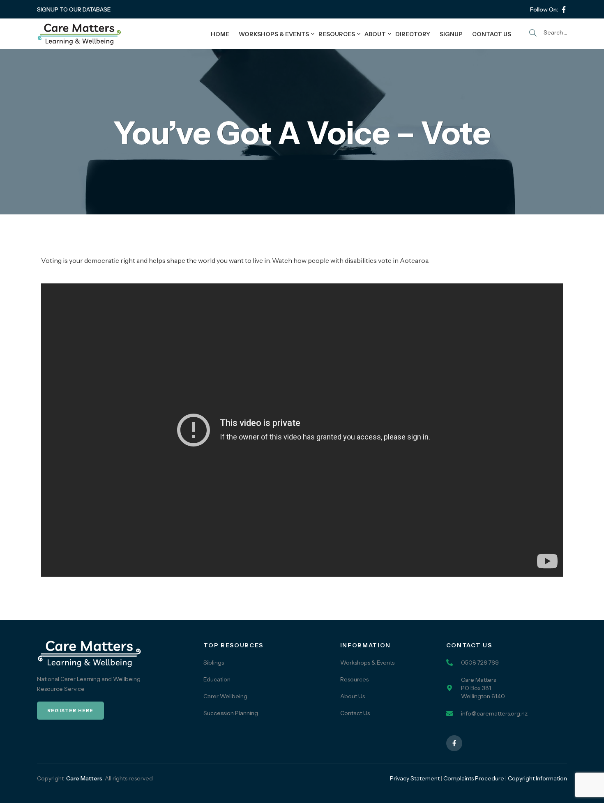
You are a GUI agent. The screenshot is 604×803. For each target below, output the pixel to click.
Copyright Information (537, 778)
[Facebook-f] (563, 9)
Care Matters (84, 778)
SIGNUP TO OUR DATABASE (74, 9)
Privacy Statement (415, 778)
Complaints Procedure (473, 778)
